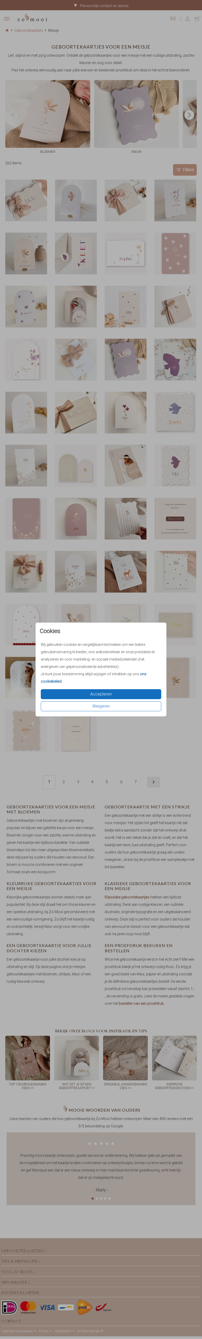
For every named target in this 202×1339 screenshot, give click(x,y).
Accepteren (101, 694)
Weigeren (101, 706)
